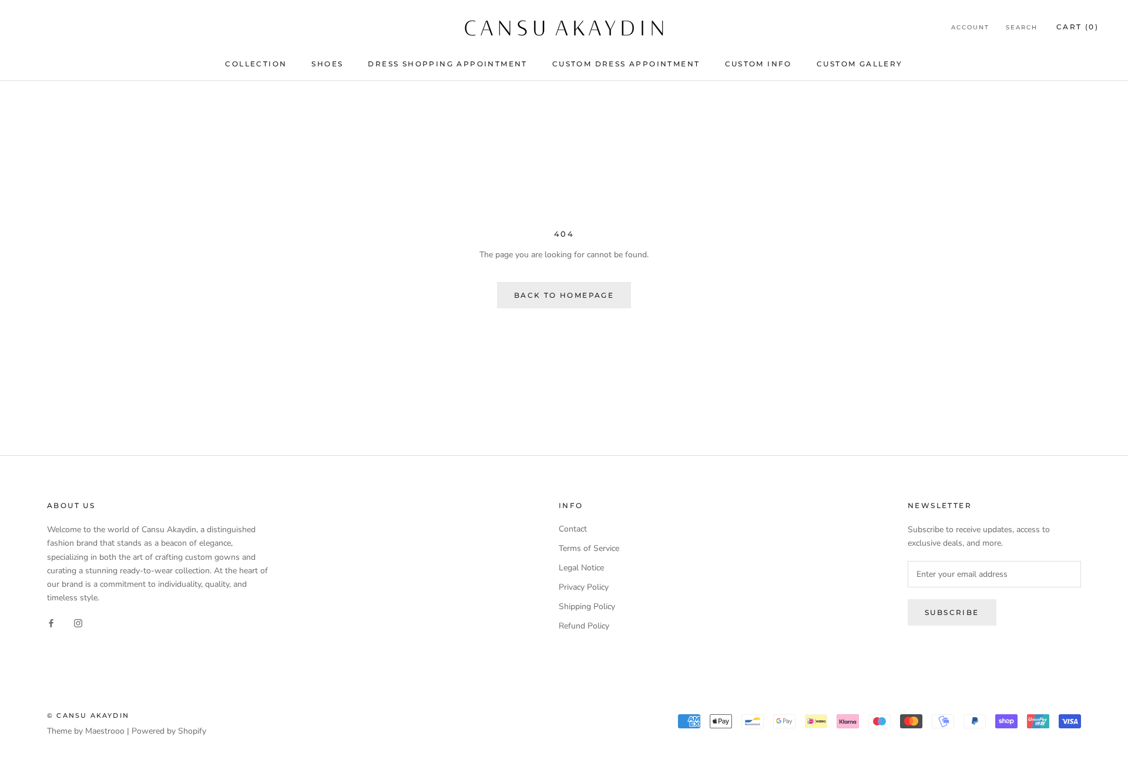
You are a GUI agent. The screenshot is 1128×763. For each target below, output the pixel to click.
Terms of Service (589, 548)
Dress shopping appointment (447, 63)
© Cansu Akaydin (88, 715)
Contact (573, 529)
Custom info (758, 63)
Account (970, 27)
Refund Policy (584, 625)
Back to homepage (564, 295)
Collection (256, 63)
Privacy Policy (584, 587)
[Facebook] (51, 623)
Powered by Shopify (169, 731)
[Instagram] (78, 623)
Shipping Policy (587, 606)
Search (1022, 27)
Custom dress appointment (626, 63)
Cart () (1077, 26)
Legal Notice (581, 567)
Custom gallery (860, 63)
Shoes (327, 63)
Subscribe (952, 612)
